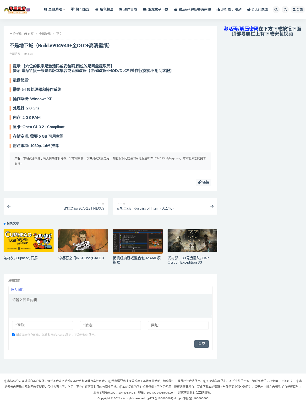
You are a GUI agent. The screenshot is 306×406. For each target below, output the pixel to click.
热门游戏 (82, 9)
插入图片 (17, 290)
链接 (205, 182)
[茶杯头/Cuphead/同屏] (29, 240)
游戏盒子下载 (158, 9)
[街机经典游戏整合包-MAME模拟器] (138, 243)
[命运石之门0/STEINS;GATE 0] (83, 240)
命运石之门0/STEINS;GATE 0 (81, 258)
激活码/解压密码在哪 (195, 9)
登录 (299, 9)
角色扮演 (106, 9)
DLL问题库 (260, 9)
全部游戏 (45, 33)
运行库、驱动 (231, 9)
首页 (31, 33)
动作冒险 (130, 9)
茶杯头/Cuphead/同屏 (21, 258)
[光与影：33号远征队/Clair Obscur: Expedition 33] (193, 240)
